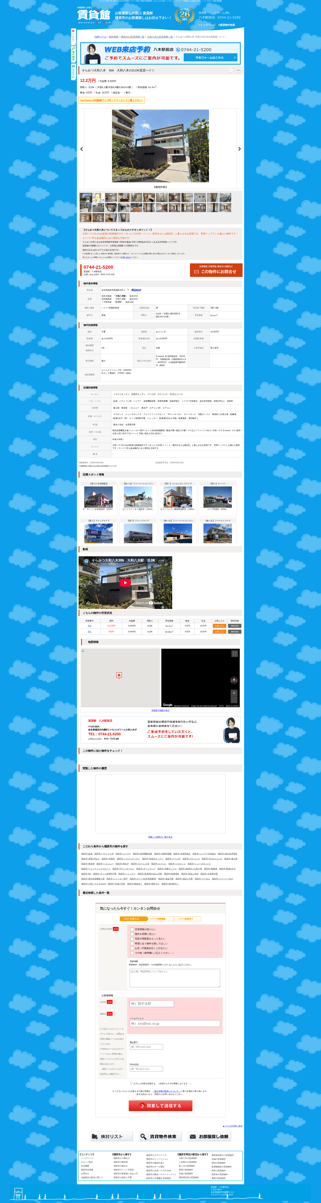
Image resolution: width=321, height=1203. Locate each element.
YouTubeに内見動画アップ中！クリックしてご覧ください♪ (111, 100)
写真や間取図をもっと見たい (149, 938)
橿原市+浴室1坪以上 (90, 859)
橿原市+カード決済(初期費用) (143, 879)
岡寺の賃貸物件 (219, 1163)
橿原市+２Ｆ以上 (202, 879)
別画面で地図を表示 (160, 710)
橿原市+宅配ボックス (167, 869)
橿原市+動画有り (134, 884)
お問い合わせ (126, 257)
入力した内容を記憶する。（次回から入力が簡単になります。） (162, 1083)
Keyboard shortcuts (181, 706)
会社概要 (85, 1166)
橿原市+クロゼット (177, 864)
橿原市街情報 (87, 1170)
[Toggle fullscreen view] (234, 653)
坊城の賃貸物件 (219, 1159)
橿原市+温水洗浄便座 (227, 854)
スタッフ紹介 (87, 1162)
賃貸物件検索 (227, 24)
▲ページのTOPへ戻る (233, 1126)
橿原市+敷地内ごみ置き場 (190, 869)
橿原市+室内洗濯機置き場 (92, 879)
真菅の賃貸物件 (186, 1170)
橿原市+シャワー (123, 854)
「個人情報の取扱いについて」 (166, 1091)
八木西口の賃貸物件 (188, 1162)
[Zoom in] (234, 693)
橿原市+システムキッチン (128, 859)
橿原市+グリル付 (173, 859)
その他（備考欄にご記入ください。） (154, 953)
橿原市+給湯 (86, 854)
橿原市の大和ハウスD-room (158, 1170)
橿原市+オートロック (145, 869)
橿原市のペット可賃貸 (124, 1170)
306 (89, 626)
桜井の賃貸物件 (219, 1170)
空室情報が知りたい (145, 929)
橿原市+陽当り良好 (189, 874)
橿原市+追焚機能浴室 (142, 854)
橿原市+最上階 (230, 859)
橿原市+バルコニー (105, 864)
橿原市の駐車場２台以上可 (126, 1173)
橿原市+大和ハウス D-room (93, 884)
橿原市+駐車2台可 (227, 869)
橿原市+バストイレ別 (104, 854)
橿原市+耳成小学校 (116, 884)
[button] (119, 676)
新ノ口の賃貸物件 (187, 1166)
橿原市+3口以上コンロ (212, 859)
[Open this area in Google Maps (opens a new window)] (167, 705)
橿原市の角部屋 (121, 1162)
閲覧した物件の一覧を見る (160, 837)
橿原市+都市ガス (151, 884)
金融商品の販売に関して (92, 1177)
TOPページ (100, 36)
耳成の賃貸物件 (186, 1173)
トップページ (208, 24)
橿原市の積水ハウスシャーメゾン (161, 1174)
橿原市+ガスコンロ (191, 859)
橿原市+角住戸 (122, 864)
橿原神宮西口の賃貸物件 (223, 1155)
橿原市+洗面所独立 (182, 854)
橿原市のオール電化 (155, 1167)
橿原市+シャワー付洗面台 (204, 854)
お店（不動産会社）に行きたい (151, 948)
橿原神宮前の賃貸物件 (189, 1177)
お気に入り (219, 626)
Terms (221, 706)
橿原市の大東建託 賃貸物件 (158, 1178)
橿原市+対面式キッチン (152, 859)
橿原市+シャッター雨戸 (117, 879)
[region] (200, 678)
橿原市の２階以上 (122, 1158)
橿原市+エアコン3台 (140, 864)
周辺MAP (136, 290)
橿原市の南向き (121, 1166)
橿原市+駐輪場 (210, 869)
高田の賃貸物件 (219, 1178)
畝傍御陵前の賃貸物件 (222, 1167)
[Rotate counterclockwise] (231, 680)
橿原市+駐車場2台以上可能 (150, 874)
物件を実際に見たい (145, 934)
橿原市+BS (86, 874)
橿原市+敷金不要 (166, 879)
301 (89, 631)
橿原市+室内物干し (170, 884)
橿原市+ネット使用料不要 (104, 874)
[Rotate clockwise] (237, 680)
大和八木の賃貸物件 (188, 1158)
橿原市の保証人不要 (123, 1177)
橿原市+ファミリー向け (222, 879)
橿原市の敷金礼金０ (155, 1163)
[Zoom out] (234, 700)
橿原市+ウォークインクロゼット (96, 869)
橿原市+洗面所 (108, 859)
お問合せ (85, 1173)
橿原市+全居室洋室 (209, 874)
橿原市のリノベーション (157, 1159)
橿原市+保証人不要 (184, 879)
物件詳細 (234, 626)
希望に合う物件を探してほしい (151, 943)
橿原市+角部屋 (87, 864)
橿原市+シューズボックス (199, 864)
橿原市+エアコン (159, 864)
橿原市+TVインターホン (123, 869)
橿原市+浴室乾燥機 (162, 854)
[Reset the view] (234, 680)
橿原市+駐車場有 (171, 874)
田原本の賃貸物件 (220, 1174)
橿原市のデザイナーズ (156, 1155)
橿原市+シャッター (127, 874)
